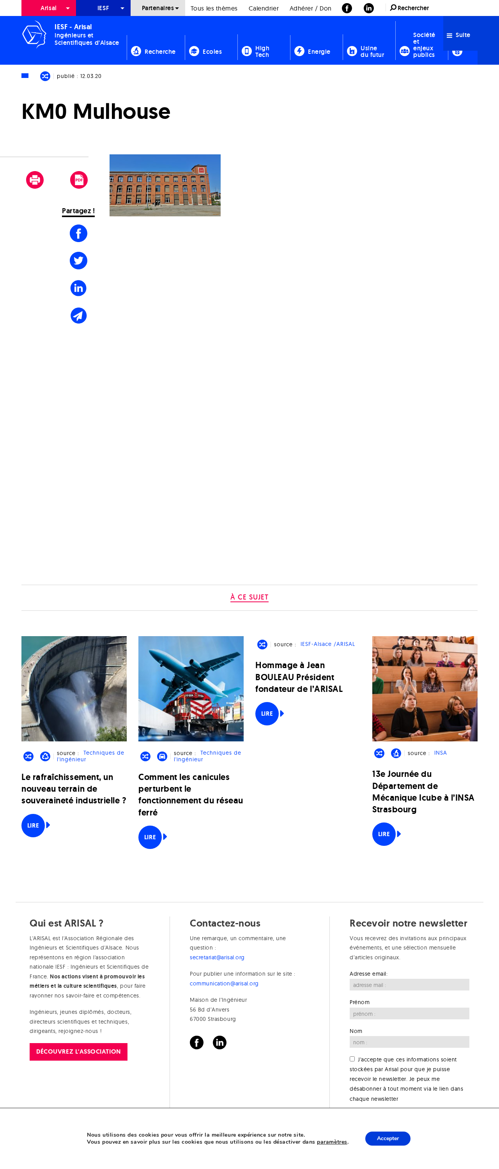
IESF (103, 8)
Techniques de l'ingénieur (90, 756)
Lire (33, 825)
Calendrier (264, 8)
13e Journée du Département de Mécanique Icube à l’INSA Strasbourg (423, 791)
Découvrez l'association (78, 1051)
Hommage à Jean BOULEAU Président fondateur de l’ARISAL (299, 677)
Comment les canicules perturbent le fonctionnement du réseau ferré (190, 794)
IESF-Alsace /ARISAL (328, 644)
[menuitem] (48, 8)
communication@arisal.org (224, 983)
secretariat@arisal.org (217, 957)
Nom (356, 1031)
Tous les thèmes (214, 8)
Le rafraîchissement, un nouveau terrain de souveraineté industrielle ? (74, 788)
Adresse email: (369, 973)
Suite (462, 35)
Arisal (49, 8)
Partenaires (158, 8)
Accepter (388, 1138)
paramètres (332, 1142)
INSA (440, 753)
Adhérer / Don (311, 8)
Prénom (360, 1002)
